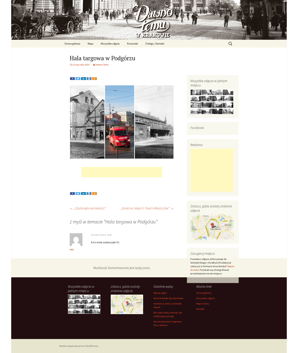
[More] (94, 76)
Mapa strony (202, 303)
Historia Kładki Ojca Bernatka (168, 298)
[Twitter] (78, 76)
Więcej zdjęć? (160, 292)
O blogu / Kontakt (154, 43)
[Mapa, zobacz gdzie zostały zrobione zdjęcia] (212, 226)
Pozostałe (132, 43)
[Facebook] (72, 76)
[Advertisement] (121, 172)
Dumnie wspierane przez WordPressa (78, 345)
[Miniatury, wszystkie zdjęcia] (212, 101)
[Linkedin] (83, 76)
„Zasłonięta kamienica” (88, 208)
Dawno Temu (102, 64)
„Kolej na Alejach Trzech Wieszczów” (147, 208)
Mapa (90, 43)
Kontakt (200, 308)
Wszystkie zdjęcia (110, 43)
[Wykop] (89, 76)
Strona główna (72, 43)
